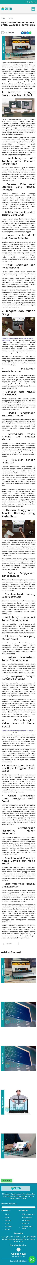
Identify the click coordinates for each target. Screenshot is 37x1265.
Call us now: (18, 1253)
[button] (33, 9)
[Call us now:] (18, 1250)
